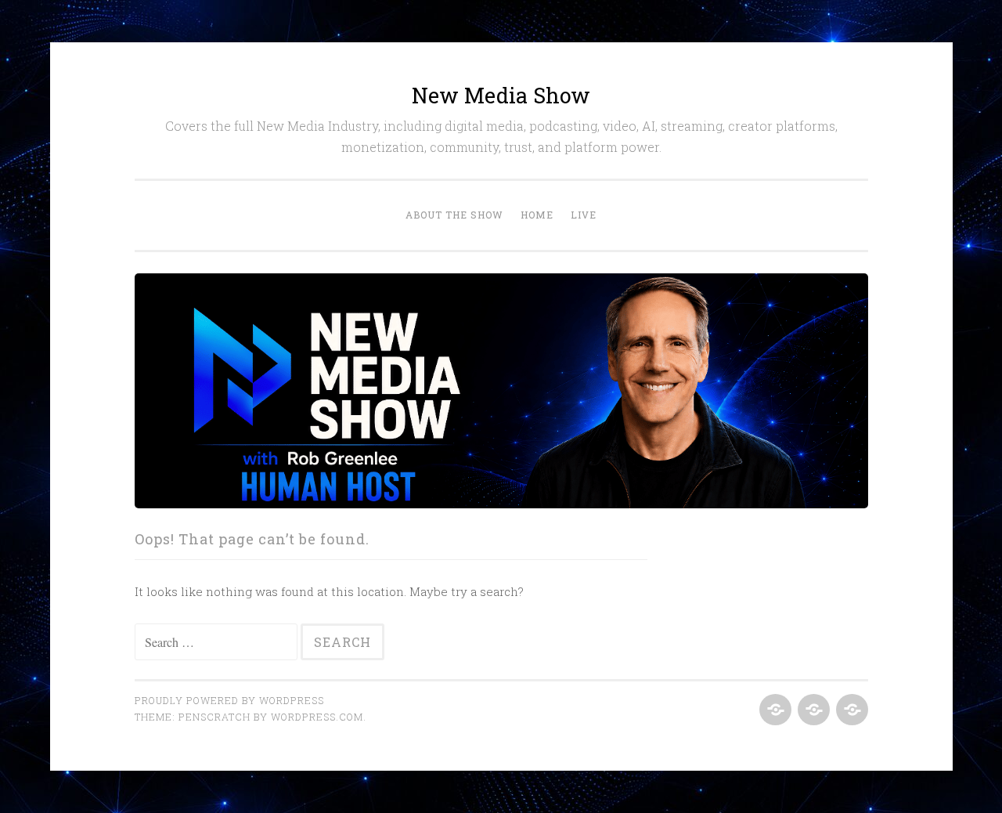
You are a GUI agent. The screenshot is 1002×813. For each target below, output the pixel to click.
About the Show (454, 214)
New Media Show (501, 95)
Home (537, 214)
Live (584, 214)
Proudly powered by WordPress (229, 700)
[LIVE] (850, 710)
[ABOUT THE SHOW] (773, 710)
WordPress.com (317, 716)
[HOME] (812, 710)
